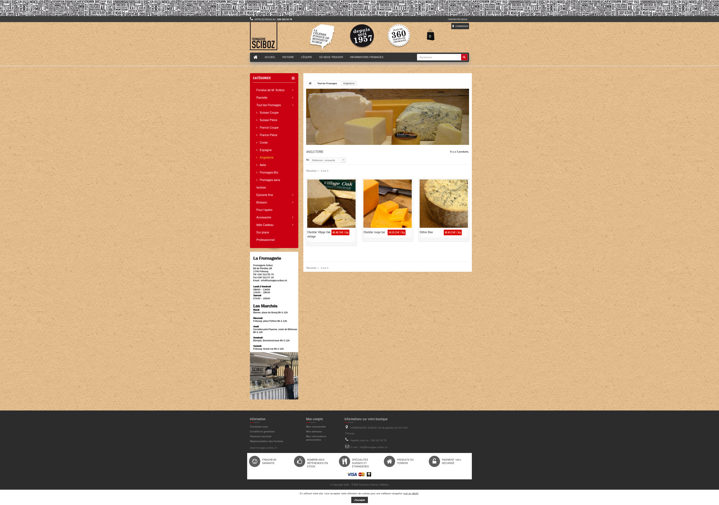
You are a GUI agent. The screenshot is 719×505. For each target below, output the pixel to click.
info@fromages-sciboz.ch (373, 447)
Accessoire (263, 217)
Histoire (288, 57)
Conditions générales (262, 431)
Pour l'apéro (264, 210)
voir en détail (411, 493)
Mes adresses (314, 431)
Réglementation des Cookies (266, 441)
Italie (262, 165)
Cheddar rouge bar (374, 232)
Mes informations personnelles (316, 437)
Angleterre (266, 157)
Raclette (261, 97)
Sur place (262, 232)
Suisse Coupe (269, 112)
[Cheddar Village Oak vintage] (331, 204)
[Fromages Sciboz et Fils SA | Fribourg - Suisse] (284, 36)
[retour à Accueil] (310, 83)
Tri (307, 160)
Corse (263, 142)
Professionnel (265, 240)
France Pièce (268, 135)
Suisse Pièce (268, 120)
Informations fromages (366, 57)
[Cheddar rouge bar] (387, 204)
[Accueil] (255, 57)
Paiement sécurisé (260, 436)
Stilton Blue (426, 232)
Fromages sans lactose (268, 183)
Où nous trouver (331, 57)
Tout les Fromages (268, 105)
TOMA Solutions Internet (364, 484)
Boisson (261, 202)
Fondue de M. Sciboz (270, 90)
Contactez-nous (457, 19)
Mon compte (314, 419)
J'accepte (359, 500)
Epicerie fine (264, 195)
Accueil (270, 57)
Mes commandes (316, 426)
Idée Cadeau (265, 225)
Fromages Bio (268, 172)
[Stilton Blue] (444, 204)
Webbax (384, 484)
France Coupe (269, 127)
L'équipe (306, 57)
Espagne (265, 150)
